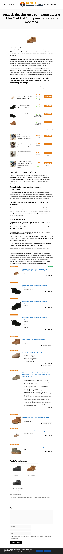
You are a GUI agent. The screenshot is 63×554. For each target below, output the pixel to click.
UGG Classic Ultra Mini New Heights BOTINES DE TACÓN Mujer (24, 123)
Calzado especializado (16, 494)
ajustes (5, 552)
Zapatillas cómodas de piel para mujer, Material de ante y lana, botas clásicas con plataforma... (24, 136)
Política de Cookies (9, 550)
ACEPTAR (40, 551)
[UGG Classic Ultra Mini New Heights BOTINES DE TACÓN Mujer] (16, 420)
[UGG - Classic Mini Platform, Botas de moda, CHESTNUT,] (16, 342)
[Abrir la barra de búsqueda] (59, 4)
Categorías (11, 4)
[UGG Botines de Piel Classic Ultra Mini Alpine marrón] (16, 435)
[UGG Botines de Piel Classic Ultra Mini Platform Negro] (16, 289)
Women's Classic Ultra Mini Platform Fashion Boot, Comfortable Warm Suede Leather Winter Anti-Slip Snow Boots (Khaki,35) (36, 374)
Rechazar (47, 551)
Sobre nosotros (44, 4)
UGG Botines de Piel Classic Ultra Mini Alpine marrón (36, 431)
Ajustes (55, 551)
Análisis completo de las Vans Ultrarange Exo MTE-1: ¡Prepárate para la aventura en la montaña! (31, 495)
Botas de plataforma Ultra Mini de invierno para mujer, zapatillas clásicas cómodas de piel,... (24, 145)
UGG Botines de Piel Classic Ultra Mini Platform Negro (35, 286)
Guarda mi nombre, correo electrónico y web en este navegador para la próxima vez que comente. (31, 537)
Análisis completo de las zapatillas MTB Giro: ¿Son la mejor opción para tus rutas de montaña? (31, 497)
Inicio (5, 4)
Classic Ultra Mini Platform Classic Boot (33, 352)
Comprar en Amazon (47, 277)
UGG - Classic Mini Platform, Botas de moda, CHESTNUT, (34, 340)
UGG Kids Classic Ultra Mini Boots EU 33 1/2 (34, 447)
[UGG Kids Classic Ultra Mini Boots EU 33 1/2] (16, 451)
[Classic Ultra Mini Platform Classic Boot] (16, 355)
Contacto (53, 4)
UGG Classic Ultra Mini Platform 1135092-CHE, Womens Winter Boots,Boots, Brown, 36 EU (34, 270)
